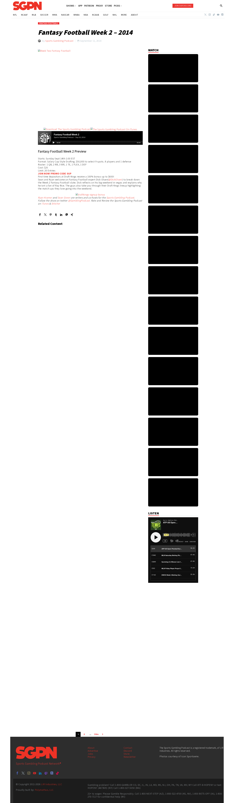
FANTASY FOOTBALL (48, 23)
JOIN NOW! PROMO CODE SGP (54, 173)
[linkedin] (40, 773)
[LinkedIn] (61, 214)
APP (80, 5)
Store (127, 753)
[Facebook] (40, 214)
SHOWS (70, 5)
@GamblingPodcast (79, 200)
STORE (108, 5)
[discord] (51, 773)
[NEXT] (102, 734)
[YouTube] (218, 15)
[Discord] (222, 15)
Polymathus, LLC (44, 789)
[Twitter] (205, 15)
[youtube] (34, 773)
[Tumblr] (56, 214)
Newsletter (130, 756)
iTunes (45, 203)
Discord (128, 750)
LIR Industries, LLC (51, 784)
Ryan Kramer (45, 197)
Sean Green (64, 197)
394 (96, 734)
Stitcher (55, 203)
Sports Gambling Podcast (59, 40)
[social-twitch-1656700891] (46, 773)
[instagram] (28, 773)
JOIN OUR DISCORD (182, 5)
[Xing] (72, 214)
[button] (221, 5)
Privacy (91, 756)
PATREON (89, 5)
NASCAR (65, 15)
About (91, 747)
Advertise (93, 750)
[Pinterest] (50, 214)
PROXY (99, 5)
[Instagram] (210, 15)
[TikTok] (214, 15)
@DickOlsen (115, 179)
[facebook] (17, 773)
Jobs (90, 753)
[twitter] (23, 773)
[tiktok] (57, 773)
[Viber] (66, 214)
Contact (128, 747)
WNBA (76, 15)
